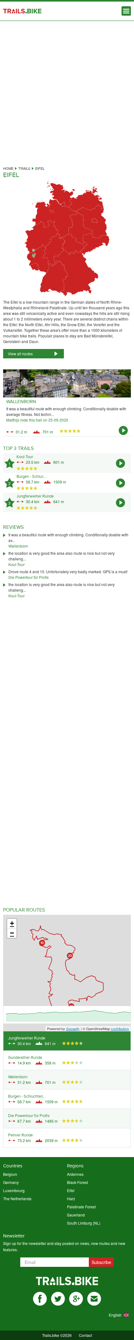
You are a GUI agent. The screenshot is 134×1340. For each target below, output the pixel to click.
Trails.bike (22, 11)
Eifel (70, 1190)
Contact (85, 1335)
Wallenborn (18, 546)
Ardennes (75, 1174)
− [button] (12, 933)
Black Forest (77, 1182)
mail (94, 1299)
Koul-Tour (16, 564)
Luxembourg (14, 1190)
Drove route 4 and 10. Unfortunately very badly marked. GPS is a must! (67, 571)
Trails (24, 168)
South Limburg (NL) (83, 1223)
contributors (120, 1028)
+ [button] (12, 923)
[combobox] (111, 1315)
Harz (71, 1198)
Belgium (10, 1174)
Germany (11, 1182)
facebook (40, 1299)
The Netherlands (17, 1198)
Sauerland (76, 1214)
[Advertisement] (67, 91)
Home (8, 168)
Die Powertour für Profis (28, 577)
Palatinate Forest (81, 1206)
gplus (76, 1299)
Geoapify (73, 1028)
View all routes (20, 353)
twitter (58, 1299)
